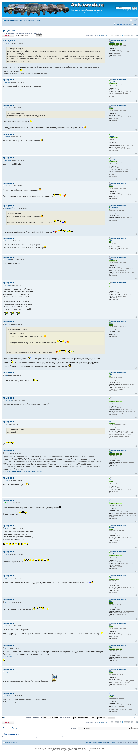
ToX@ (6, 602)
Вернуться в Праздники (11, 728)
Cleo (6, 241)
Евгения (7, 285)
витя (6, 453)
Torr (6, 424)
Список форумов (11, 20)
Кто (21, 20)
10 (132, 35)
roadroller (7, 528)
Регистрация (126, 24)
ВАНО (6, 108)
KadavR (7, 43)
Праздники (35, 20)
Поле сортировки (65, 717)
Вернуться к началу (136, 75)
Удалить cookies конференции (96, 742)
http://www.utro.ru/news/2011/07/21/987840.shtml (22, 472)
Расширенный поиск (130, 10)
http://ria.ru (7, 657)
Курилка (27, 20)
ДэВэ (6, 375)
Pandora (7, 136)
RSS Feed (111, 742)
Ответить (5, 34)
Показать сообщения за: (33, 717)
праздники (8, 30)
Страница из (103, 35)
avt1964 (7, 696)
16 (137, 35)
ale (6, 502)
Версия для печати (130, 19)
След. (135, 717)
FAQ (117, 24)
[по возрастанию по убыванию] (103, 717)
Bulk (6, 578)
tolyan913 (8, 82)
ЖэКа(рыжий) (9, 208)
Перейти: (73, 728)
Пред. (5, 717)
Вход (135, 24)
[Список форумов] (37, 15)
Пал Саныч (8, 400)
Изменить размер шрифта (135, 19)
